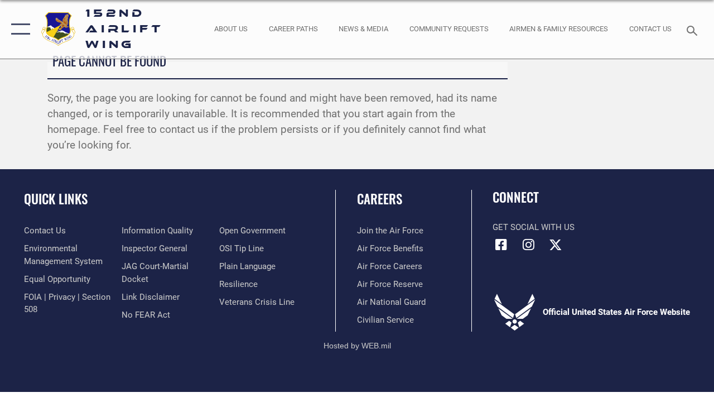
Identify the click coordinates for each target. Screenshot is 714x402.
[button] (18, 29)
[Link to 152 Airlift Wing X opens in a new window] (555, 244)
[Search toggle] (693, 29)
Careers (379, 199)
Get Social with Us (534, 227)
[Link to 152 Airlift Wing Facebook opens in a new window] (501, 244)
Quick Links (56, 199)
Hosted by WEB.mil (357, 345)
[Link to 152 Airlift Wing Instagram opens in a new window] (528, 244)
